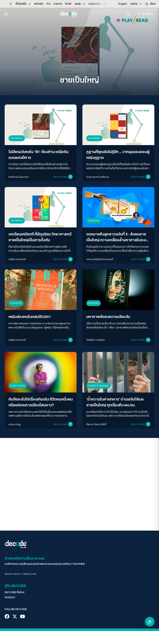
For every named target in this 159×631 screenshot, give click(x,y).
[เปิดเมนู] (6, 14)
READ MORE (60, 177)
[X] (14, 616)
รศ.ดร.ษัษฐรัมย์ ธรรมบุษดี (99, 259)
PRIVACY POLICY (13, 573)
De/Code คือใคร (14, 592)
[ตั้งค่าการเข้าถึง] (149, 621)
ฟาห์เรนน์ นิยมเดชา (19, 177)
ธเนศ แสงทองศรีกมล (97, 177)
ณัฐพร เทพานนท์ (17, 259)
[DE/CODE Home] (68, 14)
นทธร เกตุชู (15, 424)
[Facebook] (7, 616)
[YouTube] (22, 616)
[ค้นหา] (128, 14)
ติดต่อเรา (10, 597)
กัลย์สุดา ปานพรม (95, 340)
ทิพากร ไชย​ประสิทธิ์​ (96, 424)
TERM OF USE (29, 573)
